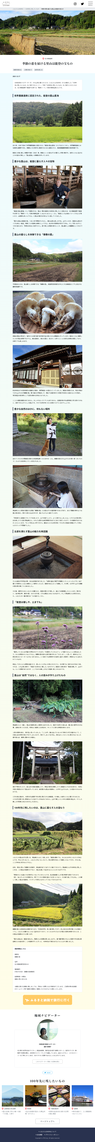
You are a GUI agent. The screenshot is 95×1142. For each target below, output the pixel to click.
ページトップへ (47, 1121)
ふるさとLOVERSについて (48, 1131)
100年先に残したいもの (32, 9)
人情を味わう (28, 70)
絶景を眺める (17, 70)
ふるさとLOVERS (18, 9)
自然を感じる (38, 70)
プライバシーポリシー (52, 1135)
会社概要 (39, 1135)
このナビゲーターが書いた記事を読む (47, 1061)
